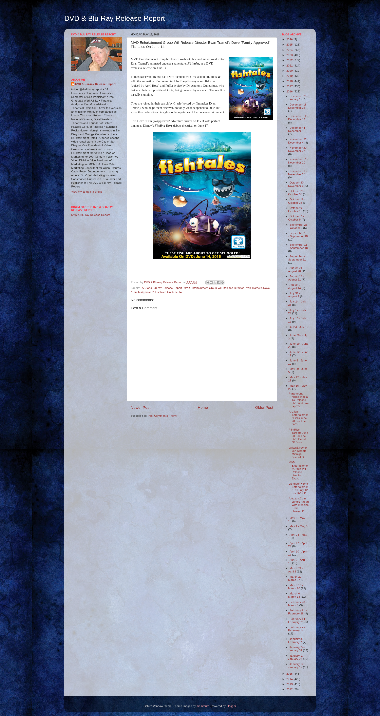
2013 (290, 684)
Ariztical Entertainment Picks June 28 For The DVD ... (299, 418)
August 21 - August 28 (296, 269)
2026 (290, 39)
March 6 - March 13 (295, 595)
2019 (290, 75)
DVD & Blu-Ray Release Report (114, 18)
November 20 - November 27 (298, 149)
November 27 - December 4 (298, 141)
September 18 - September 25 (298, 235)
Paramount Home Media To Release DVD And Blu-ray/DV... (299, 400)
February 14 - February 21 (297, 620)
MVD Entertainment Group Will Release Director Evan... (299, 470)
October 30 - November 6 (296, 184)
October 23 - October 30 (296, 193)
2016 (290, 91)
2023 (290, 55)
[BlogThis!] (211, 282)
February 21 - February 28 (297, 612)
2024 (290, 49)
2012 (290, 689)
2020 (290, 70)
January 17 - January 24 (296, 657)
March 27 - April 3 (295, 570)
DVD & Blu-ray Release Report (95, 84)
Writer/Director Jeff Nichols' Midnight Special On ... (299, 452)
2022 (290, 60)
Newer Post (140, 407)
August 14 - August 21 (296, 278)
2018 (290, 81)
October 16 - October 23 (296, 201)
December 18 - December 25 (298, 106)
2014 (290, 679)
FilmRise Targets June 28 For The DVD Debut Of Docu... (298, 436)
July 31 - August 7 (294, 295)
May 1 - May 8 (299, 526)
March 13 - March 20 (295, 587)
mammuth (203, 706)
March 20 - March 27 (295, 578)
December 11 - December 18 (298, 118)
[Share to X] (215, 282)
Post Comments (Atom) (162, 415)
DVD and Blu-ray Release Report (161, 287)
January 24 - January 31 (296, 649)
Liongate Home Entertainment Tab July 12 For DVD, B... (299, 488)
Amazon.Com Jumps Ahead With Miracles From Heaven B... (299, 505)
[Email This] (207, 282)
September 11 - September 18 (298, 246)
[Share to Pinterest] (222, 282)
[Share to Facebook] (219, 282)
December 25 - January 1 (298, 98)
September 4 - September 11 (298, 258)
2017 (290, 86)
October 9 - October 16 (296, 209)
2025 (290, 44)
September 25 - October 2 (297, 226)
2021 (290, 65)
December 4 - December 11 (297, 129)
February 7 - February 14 (296, 629)
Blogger (231, 706)
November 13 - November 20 (298, 161)
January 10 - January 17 (296, 666)
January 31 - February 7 (296, 640)
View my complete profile (87, 191)
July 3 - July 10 (299, 326)
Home (203, 407)
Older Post (264, 407)
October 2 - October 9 (296, 218)
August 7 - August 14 (295, 286)
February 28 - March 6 (297, 604)
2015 (290, 673)
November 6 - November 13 (297, 173)
